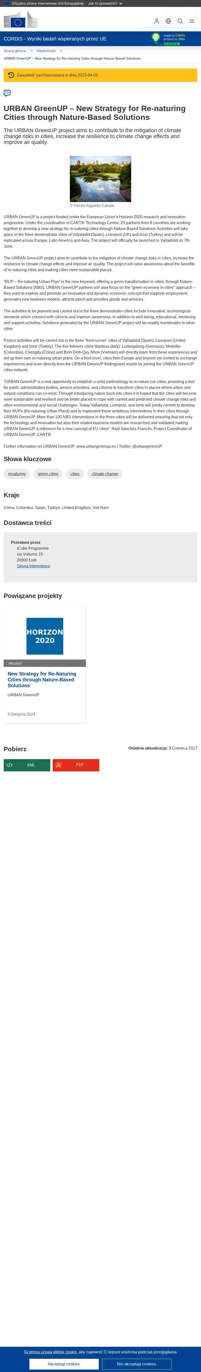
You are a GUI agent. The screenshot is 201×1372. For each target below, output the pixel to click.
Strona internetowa (33, 566)
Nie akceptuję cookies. (137, 1364)
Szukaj (180, 21)
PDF (80, 765)
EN (7, 92)
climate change (105, 474)
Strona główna (15, 51)
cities (74, 474)
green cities (48, 474)
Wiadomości (46, 51)
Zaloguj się (156, 21)
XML (31, 765)
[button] (168, 21)
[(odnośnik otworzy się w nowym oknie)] (21, 19)
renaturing (17, 474)
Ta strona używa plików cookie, (51, 1352)
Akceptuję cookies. (64, 1364)
